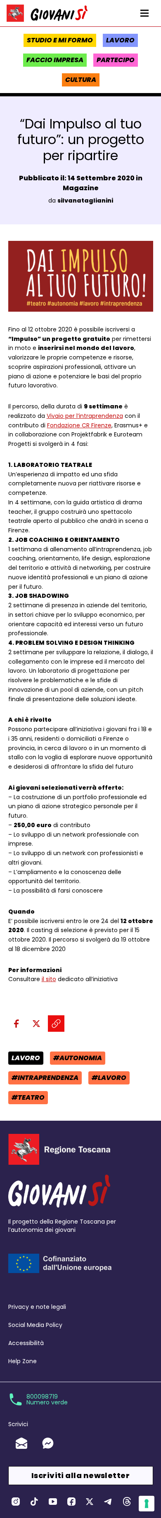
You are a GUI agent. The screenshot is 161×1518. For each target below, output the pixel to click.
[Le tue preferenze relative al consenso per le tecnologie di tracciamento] (146, 1503)
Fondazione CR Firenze (79, 425)
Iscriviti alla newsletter (80, 1475)
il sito (49, 979)
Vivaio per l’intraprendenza (85, 416)
